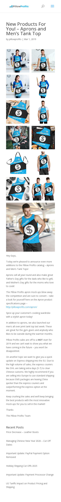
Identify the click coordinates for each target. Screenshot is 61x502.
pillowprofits (15, 39)
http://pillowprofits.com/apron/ (21, 306)
